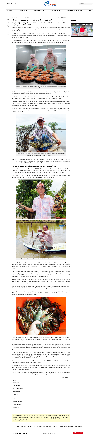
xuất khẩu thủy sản (17, 398)
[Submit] (91, 3)
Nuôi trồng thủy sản (39, 10)
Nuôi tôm (27, 18)
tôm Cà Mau (16, 407)
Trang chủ (9, 10)
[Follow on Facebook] (15, 3)
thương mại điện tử (17, 401)
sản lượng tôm (16, 391)
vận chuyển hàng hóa (18, 388)
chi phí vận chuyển (17, 404)
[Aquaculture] (49, 3)
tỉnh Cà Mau (16, 395)
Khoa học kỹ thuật (55, 10)
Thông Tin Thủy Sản (22, 10)
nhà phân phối (16, 385)
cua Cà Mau (16, 382)
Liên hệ (90, 10)
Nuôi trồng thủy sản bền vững (74, 10)
